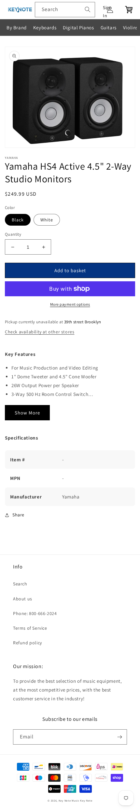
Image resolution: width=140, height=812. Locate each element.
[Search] (87, 9)
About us (22, 599)
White (46, 220)
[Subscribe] (119, 737)
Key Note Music (69, 800)
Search (20, 584)
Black (18, 220)
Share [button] (18, 515)
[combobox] (65, 9)
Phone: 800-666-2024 (35, 613)
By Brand (17, 27)
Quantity (13, 234)
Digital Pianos (78, 27)
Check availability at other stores (39, 332)
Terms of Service (30, 628)
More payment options (70, 304)
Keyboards (44, 27)
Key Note (86, 800)
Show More (27, 413)
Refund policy (27, 643)
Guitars (109, 27)
